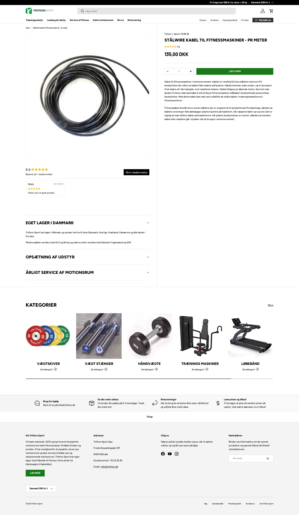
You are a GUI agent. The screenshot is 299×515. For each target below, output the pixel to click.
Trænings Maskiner (200, 363)
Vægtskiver (48, 363)
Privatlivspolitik (234, 504)
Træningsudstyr (34, 19)
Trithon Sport (37, 504)
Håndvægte (149, 363)
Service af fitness (79, 19)
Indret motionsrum (103, 19)
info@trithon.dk (109, 466)
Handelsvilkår (230, 20)
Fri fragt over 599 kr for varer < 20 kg (228, 2)
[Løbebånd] (250, 336)
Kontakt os (250, 504)
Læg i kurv (235, 71)
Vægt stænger (99, 363)
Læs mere (35, 473)
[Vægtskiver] (48, 336)
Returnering (134, 19)
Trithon (167, 34)
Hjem (28, 28)
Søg (205, 504)
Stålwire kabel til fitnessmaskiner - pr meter (50, 28)
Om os (120, 19)
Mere (270, 304)
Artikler (214, 20)
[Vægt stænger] (99, 336)
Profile (245, 20)
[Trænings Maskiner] (200, 336)
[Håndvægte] (149, 336)
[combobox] (156, 11)
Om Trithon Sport (266, 504)
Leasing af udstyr (56, 19)
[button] (271, 10)
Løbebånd (250, 363)
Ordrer (203, 20)
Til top (150, 416)
